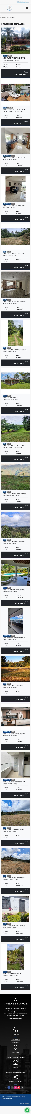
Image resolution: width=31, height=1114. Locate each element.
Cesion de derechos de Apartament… (14, 638)
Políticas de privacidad (15, 1018)
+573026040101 (15, 1040)
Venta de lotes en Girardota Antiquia (14, 349)
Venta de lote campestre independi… (14, 830)
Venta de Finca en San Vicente (12, 974)
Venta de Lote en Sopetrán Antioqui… (14, 253)
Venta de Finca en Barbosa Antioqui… (14, 589)
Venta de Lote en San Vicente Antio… (14, 878)
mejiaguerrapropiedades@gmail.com (15, 1072)
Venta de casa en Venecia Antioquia (14, 926)
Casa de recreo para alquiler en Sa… (14, 109)
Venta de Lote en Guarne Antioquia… (14, 541)
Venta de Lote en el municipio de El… (14, 685)
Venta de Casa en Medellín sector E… (14, 301)
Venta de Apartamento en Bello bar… (14, 205)
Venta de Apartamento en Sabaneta (14, 782)
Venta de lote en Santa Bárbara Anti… (15, 493)
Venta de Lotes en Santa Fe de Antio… (14, 445)
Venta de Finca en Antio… (15, 58)
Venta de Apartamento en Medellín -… (14, 157)
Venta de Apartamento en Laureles (14, 733)
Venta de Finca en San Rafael (12, 397)
